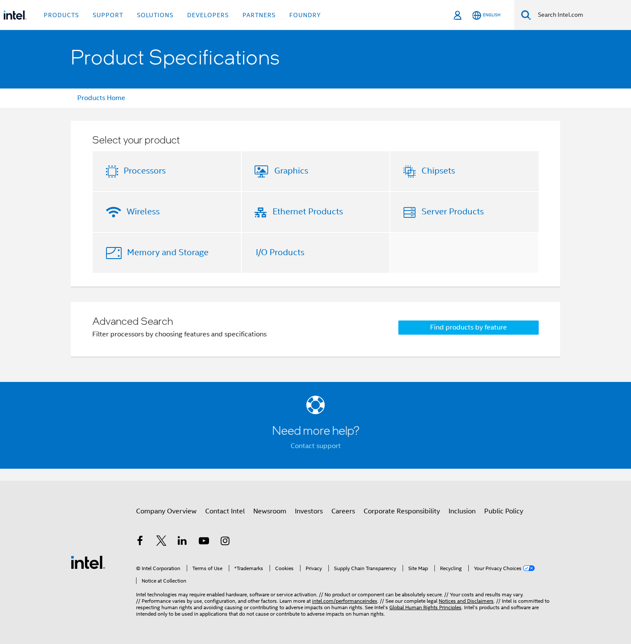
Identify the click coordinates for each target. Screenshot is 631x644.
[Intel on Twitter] (161, 542)
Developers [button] (208, 15)
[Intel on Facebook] (140, 542)
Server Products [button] (453, 211)
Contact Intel (225, 511)
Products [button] (61, 15)
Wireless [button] (143, 211)
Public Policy (503, 511)
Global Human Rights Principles (425, 607)
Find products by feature (468, 327)
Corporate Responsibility (402, 511)
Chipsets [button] (438, 170)
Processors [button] (145, 170)
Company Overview (166, 511)
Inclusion (462, 511)
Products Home (101, 98)
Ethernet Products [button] (308, 211)
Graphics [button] (291, 170)
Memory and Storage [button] (168, 252)
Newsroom (269, 511)
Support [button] (108, 15)
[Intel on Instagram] (225, 542)
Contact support (316, 446)
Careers (343, 511)
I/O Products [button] (280, 252)
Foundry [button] (305, 15)
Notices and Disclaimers (466, 601)
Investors (309, 511)
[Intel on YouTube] (204, 542)
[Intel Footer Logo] (88, 562)
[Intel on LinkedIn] (182, 542)
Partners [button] (259, 15)
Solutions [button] (155, 15)
